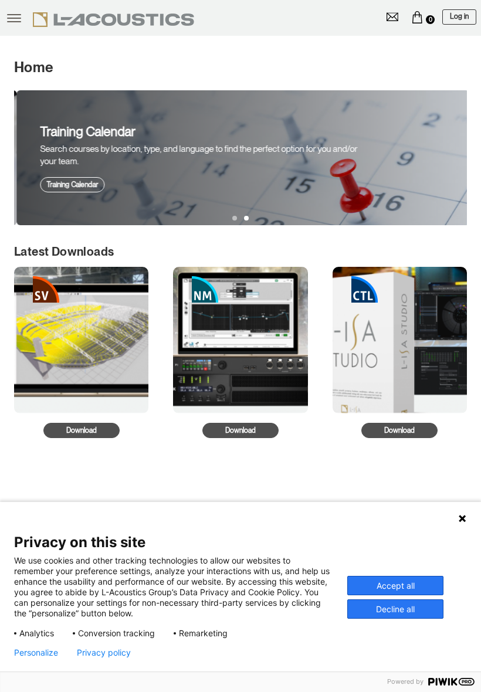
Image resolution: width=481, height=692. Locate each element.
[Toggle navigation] (14, 18)
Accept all (396, 586)
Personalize (36, 652)
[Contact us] (392, 17)
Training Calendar (70, 185)
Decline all (395, 609)
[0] (417, 17)
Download (81, 430)
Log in (459, 16)
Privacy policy (104, 652)
